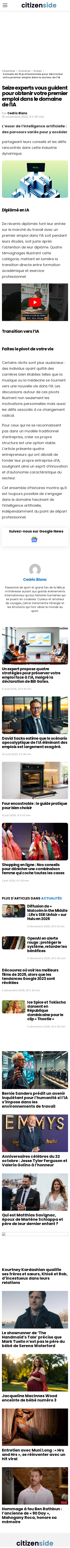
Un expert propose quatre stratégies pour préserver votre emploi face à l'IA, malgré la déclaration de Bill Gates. (31, 675)
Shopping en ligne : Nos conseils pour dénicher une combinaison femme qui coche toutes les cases (33, 869)
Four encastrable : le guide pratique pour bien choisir (34, 805)
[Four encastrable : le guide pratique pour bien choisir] (35, 780)
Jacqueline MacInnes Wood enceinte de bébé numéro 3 (29, 1398)
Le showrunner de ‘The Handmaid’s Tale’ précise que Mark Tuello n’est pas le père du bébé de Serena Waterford (33, 1339)
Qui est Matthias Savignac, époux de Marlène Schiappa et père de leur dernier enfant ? (32, 1219)
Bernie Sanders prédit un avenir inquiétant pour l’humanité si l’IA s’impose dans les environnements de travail (35, 1100)
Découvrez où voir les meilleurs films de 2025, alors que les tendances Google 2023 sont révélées (30, 976)
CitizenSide (8, 71)
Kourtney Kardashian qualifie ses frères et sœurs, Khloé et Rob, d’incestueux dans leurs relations (35, 1276)
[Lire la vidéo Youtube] (35, 302)
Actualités (51, 898)
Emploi (38, 71)
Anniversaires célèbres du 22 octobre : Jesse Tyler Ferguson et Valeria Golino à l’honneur (34, 1161)
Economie (24, 71)
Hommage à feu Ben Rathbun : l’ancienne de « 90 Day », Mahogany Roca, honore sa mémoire (32, 1515)
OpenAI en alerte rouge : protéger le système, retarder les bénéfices (47, 944)
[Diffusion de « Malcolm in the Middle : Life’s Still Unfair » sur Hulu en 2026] (13, 910)
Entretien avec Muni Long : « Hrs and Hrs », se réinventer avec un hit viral (33, 1454)
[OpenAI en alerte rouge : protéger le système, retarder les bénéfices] (13, 943)
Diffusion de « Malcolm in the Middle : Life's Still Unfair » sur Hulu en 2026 (47, 912)
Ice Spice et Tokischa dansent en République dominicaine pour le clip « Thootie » (46, 1011)
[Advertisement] (35, 40)
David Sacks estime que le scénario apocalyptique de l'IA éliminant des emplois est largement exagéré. (34, 742)
